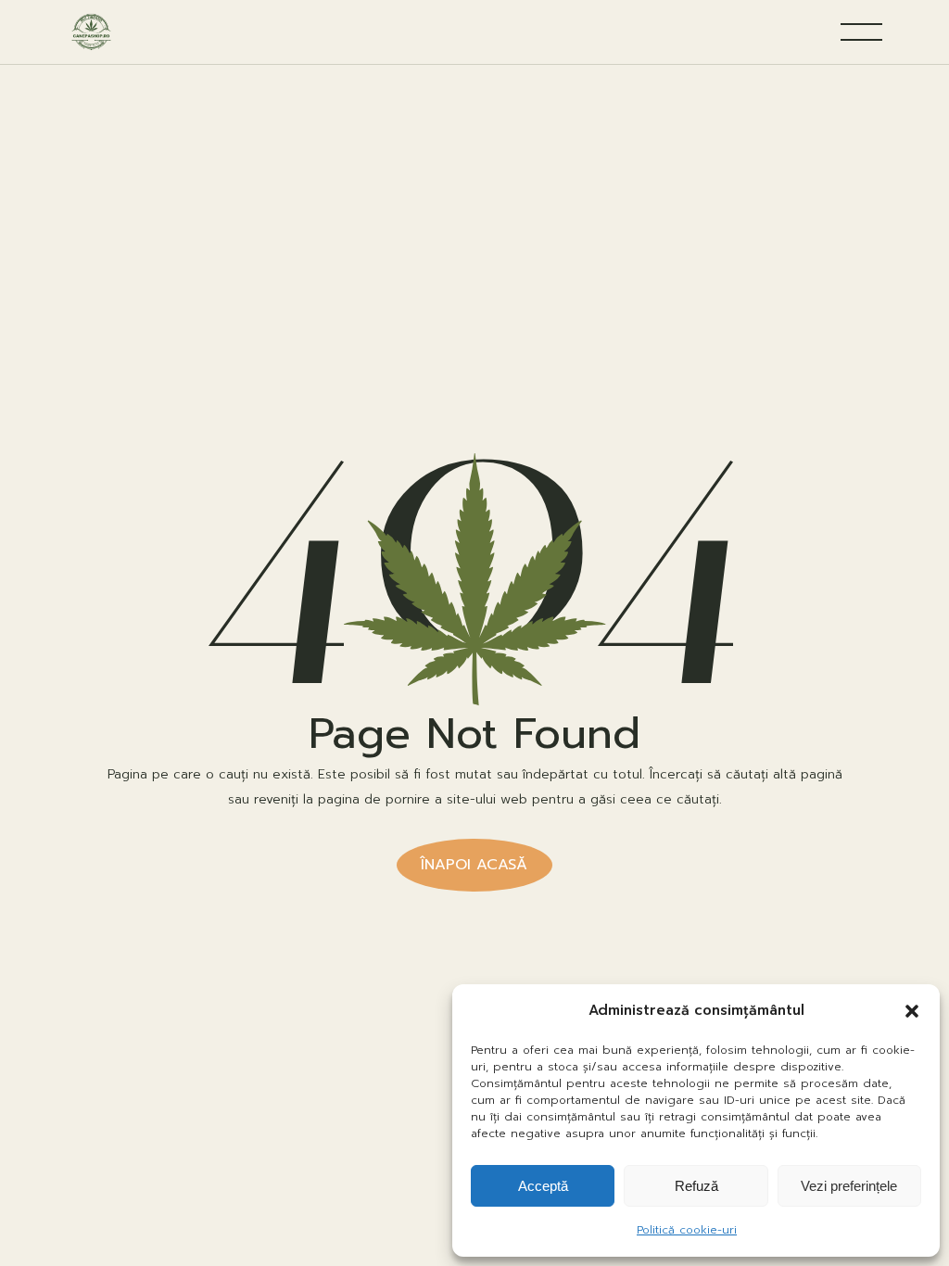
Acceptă (543, 1186)
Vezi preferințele (849, 1186)
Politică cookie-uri (687, 1230)
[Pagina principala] (91, 32)
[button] (912, 1011)
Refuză (696, 1186)
